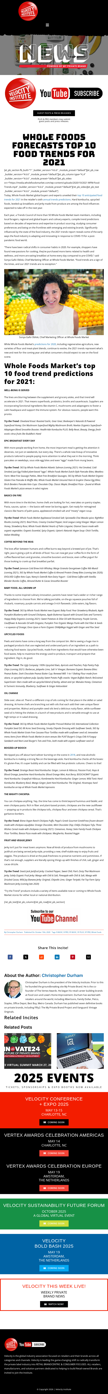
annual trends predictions (57, 199)
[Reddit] (41, 957)
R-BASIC (59, 932)
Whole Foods (96, 932)
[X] (26, 957)
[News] (54, 44)
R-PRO (66, 932)
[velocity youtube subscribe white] (25, 1338)
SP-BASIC (72, 932)
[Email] (88, 957)
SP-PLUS (80, 932)
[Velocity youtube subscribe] (54, 78)
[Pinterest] (73, 957)
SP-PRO (88, 932)
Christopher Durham (15, 932)
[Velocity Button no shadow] (28, 2)
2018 (72, 754)
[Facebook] (10, 957)
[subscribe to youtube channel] (54, 908)
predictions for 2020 (45, 344)
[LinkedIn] (57, 957)
